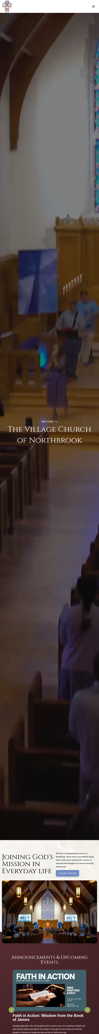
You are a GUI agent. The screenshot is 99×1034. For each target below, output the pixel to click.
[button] (93, 6)
